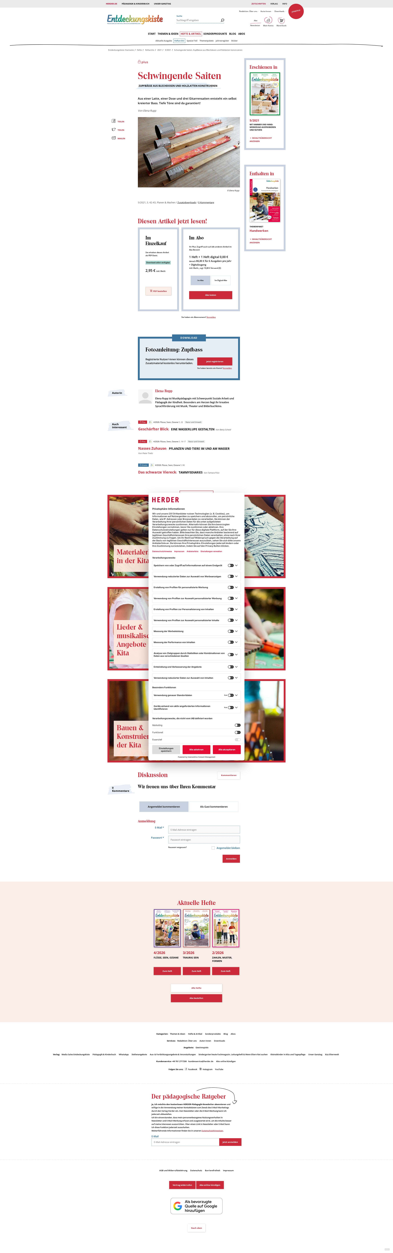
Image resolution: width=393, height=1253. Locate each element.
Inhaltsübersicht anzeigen (261, 140)
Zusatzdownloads (186, 202)
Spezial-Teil (192, 40)
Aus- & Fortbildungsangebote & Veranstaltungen (173, 1054)
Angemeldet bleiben (228, 848)
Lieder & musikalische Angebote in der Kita (142, 640)
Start (152, 33)
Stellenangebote (139, 1054)
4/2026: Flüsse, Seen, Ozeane (165, 422)
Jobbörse (296, 11)
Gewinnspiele (202, 1047)
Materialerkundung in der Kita (146, 556)
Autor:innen (266, 11)
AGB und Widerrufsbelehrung (173, 1170)
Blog (232, 33)
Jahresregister (222, 40)
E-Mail (159, 827)
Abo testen (210, 295)
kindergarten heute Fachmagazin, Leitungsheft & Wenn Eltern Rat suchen (233, 1054)
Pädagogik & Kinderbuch (135, 3)
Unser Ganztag (162, 3)
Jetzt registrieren (214, 361)
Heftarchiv (179, 40)
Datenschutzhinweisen (212, 1130)
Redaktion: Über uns (248, 11)
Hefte (139, 50)
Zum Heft (167, 971)
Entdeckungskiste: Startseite (121, 50)
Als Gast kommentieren (214, 806)
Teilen (121, 121)
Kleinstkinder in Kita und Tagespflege (287, 1054)
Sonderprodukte (215, 33)
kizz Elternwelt (332, 1054)
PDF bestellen (160, 291)
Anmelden (211, 317)
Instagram (207, 1069)
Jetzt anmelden (230, 1142)
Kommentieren (229, 775)
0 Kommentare (206, 202)
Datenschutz (196, 1170)
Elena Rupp (149, 110)
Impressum (228, 1170)
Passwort (157, 837)
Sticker (234, 40)
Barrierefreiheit (212, 1170)
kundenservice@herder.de (200, 1061)
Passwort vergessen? (177, 847)
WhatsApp (124, 1054)
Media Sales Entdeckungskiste (76, 1054)
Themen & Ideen (168, 33)
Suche (179, 16)
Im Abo (200, 280)
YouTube (219, 1069)
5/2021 (168, 50)
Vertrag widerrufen (182, 1185)
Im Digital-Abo (221, 280)
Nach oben (196, 1228)
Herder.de (111, 3)
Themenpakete (207, 40)
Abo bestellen (196, 998)
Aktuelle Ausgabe (164, 40)
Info (284, 3)
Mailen (121, 138)
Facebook (192, 1069)
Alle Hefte (196, 988)
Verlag (274, 3)
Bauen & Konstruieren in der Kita (141, 736)
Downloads (279, 11)
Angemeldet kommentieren (164, 806)
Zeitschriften (258, 3)
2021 (159, 50)
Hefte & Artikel (191, 33)
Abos (241, 33)
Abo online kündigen (226, 1061)
